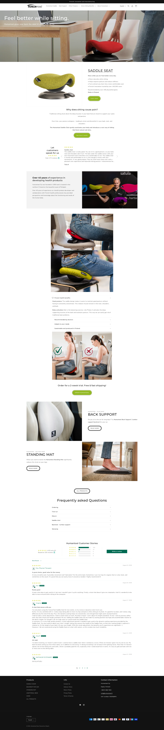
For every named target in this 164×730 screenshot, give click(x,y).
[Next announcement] (137, 1)
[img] (52, 155)
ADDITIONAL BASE (32, 693)
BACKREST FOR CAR (32, 687)
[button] (74, 6)
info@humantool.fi (106, 693)
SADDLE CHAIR (31, 684)
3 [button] (82, 668)
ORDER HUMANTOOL (82, 392)
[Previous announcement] (27, 1)
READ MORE (95, 428)
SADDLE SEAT (100, 70)
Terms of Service (68, 696)
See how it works (82, 135)
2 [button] (79, 668)
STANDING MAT (31, 690)
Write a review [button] (117, 551)
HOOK (28, 696)
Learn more (94, 98)
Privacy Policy (68, 693)
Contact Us (67, 684)
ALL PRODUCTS (82, 491)
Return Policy (67, 690)
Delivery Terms (68, 687)
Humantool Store (35, 726)
